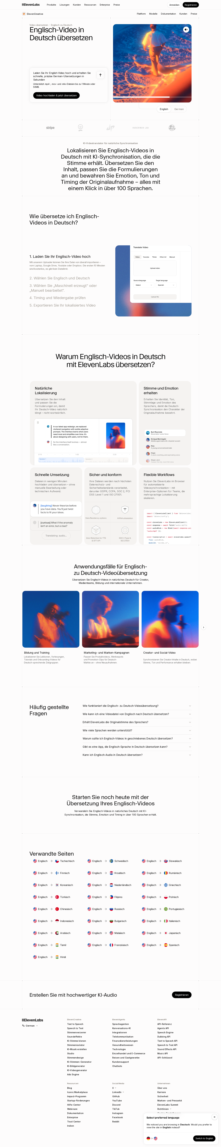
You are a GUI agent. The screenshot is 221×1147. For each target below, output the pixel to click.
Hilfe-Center (74, 1104)
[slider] (152, 97)
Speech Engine (165, 1032)
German (30, 1025)
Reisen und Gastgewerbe (126, 1057)
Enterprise (72, 1117)
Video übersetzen (38, 25)
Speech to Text (75, 1028)
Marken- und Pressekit (169, 1100)
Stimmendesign (75, 1057)
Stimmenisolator (75, 1045)
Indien (70, 1125)
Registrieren (191, 5)
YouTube (117, 1100)
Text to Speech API (167, 1041)
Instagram (117, 1113)
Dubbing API (163, 1036)
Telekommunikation (122, 1036)
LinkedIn (116, 1092)
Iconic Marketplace (77, 1092)
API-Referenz (164, 1024)
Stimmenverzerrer (76, 1032)
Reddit (115, 1121)
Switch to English (204, 1138)
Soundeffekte (74, 1036)
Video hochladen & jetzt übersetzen (56, 95)
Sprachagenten (120, 1024)
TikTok (116, 1109)
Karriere (161, 1092)
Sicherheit (162, 1096)
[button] (68, 85)
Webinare (72, 1109)
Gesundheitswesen (122, 1045)
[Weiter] (203, 627)
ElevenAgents (118, 1019)
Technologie (119, 1049)
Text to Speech (75, 1024)
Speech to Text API (167, 1045)
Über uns (162, 1088)
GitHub (116, 1096)
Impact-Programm (76, 1096)
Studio (70, 1053)
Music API (162, 1053)
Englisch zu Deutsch (61, 25)
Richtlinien (163, 1109)
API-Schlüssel (164, 1057)
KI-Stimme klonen (76, 1041)
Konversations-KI (121, 1028)
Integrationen (119, 1032)
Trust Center (74, 1121)
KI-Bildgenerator (76, 1066)
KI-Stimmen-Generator (79, 1062)
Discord (116, 1104)
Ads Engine (73, 1074)
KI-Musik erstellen (77, 1049)
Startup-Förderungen (78, 1100)
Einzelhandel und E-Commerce (128, 1053)
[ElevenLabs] (30, 4)
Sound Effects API (166, 1049)
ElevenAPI (162, 1019)
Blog (69, 1088)
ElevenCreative (74, 1019)
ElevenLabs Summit (167, 1104)
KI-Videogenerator (77, 1070)
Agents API (163, 1028)
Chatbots (117, 1066)
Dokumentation (75, 1113)
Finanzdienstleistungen (125, 1041)
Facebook (117, 1117)
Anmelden (174, 5)
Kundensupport (120, 1062)
